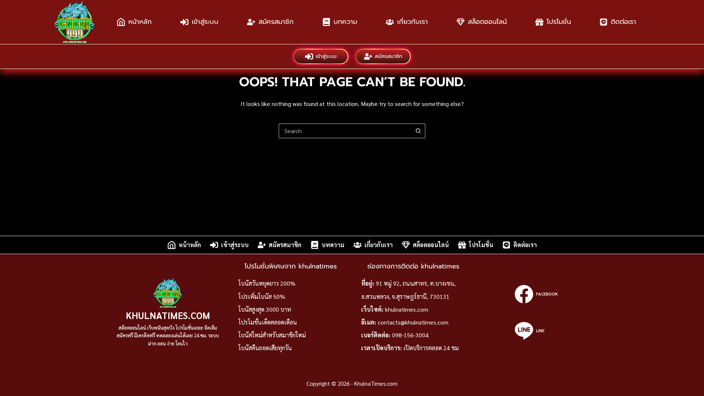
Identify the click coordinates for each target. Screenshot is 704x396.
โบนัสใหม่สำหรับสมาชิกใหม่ (272, 335)
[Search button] (418, 131)
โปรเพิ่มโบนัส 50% (261, 296)
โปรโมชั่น (559, 21)
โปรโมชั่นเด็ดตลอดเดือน (267, 322)
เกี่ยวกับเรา (412, 21)
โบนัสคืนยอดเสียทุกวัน (265, 348)
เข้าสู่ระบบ (205, 21)
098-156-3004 (410, 335)
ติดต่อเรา (623, 21)
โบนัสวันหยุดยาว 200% (267, 283)
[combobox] (345, 131)
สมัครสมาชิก (276, 21)
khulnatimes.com (406, 309)
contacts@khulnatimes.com (413, 322)
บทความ (345, 21)
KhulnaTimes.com (168, 315)
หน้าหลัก (140, 21)
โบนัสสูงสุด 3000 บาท (264, 309)
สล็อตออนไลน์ (487, 21)
